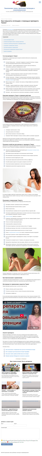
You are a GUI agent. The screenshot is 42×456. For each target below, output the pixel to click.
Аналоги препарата (8, 51)
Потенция (18, 358)
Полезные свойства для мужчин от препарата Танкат (15, 43)
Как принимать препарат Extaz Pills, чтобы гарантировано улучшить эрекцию (31, 391)
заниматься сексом (10, 79)
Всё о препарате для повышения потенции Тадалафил (17, 351)
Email (15, 423)
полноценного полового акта (33, 150)
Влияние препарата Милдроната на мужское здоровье (17, 355)
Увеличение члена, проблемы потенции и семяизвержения (19, 9)
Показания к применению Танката (11, 45)
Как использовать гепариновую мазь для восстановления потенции (20, 349)
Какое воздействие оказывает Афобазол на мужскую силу (30, 373)
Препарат (24, 358)
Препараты (17, 25)
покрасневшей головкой (14, 232)
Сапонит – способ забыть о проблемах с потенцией (9, 391)
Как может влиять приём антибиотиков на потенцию (17, 353)
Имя (2, 423)
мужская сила (10, 29)
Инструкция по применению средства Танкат (13, 49)
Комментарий (4, 427)
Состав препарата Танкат (9, 39)
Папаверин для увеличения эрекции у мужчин (29, 410)
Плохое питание (9, 216)
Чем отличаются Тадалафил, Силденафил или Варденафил (9, 373)
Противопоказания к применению (11, 47)
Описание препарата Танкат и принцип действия (14, 41)
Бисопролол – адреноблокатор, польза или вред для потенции (10, 410)
